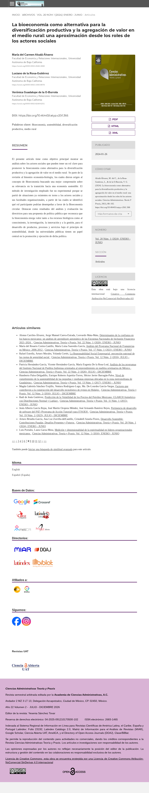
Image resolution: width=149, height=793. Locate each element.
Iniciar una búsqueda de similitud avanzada (50, 449)
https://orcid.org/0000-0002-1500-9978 (28, 85)
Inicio (16, 14)
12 (39, 441)
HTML (115, 126)
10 (33, 441)
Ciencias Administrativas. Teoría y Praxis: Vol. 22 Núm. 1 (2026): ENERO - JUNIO (77, 342)
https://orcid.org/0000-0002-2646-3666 (28, 66)
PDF (115, 119)
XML (115, 132)
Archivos (28, 14)
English (16, 469)
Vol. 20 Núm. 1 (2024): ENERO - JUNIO (59, 14)
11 (36, 441)
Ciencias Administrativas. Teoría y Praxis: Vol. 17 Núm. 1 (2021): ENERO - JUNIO (88, 349)
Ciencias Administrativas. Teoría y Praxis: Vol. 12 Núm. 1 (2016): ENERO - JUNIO (75, 433)
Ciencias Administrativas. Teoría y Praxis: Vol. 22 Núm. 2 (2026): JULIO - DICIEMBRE (65, 371)
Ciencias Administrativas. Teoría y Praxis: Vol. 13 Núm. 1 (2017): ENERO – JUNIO (77, 382)
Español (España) (21, 475)
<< (13, 441)
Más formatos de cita (110, 213)
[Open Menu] (12, 3)
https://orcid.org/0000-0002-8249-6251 (28, 104)
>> (45, 441)
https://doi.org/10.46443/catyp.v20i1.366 (43, 115)
